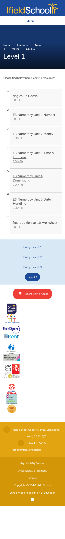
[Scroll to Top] (32, 499)
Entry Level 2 (32, 257)
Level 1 (30, 48)
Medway (22, 45)
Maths (15, 48)
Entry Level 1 (32, 247)
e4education (48, 492)
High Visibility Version (32, 463)
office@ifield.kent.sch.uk (26, 449)
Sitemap (33, 478)
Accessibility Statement (32, 470)
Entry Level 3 (32, 267)
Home (6, 45)
